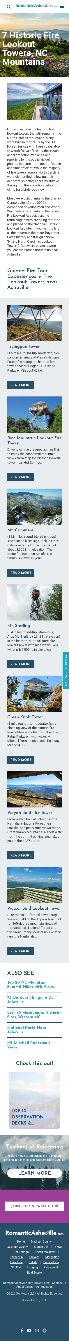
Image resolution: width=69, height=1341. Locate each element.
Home (21, 1241)
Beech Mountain (45, 1252)
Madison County (41, 1241)
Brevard (34, 1257)
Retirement (51, 1267)
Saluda (33, 1262)
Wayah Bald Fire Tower (29, 813)
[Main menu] (61, 6)
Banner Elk (16, 1257)
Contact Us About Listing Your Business (41, 1284)
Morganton (52, 1257)
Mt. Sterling (18, 626)
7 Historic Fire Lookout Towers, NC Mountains (30, 48)
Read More (20, 385)
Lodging (32, 1267)
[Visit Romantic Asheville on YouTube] (29, 1331)
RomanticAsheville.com (18, 1283)
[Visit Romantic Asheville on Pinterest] (45, 1331)
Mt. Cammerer (21, 530)
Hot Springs (21, 1252)
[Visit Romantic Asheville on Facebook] (22, 1331)
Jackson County (17, 1246)
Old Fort (16, 1267)
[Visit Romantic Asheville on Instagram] (37, 1331)
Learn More (40, 1173)
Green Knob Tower (25, 717)
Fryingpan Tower (23, 347)
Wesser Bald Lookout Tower (34, 909)
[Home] (35, 6)
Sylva (58, 1246)
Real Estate (34, 1272)
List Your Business (66, 670)
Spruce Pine (51, 1262)
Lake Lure (16, 1262)
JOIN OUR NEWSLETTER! (34, 1206)
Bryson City (41, 1246)
